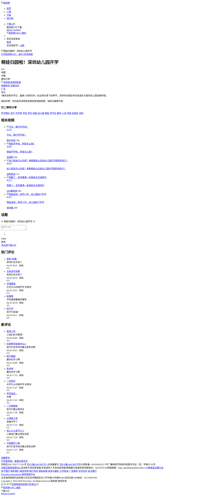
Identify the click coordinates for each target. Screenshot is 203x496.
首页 (9, 8)
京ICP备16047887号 (69, 464)
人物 (9, 12)
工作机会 (64, 471)
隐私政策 (43, 471)
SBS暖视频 (12, 191)
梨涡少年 (11, 331)
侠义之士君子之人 (15, 431)
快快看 (10, 208)
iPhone (10, 30)
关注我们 (92, 471)
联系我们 (14, 471)
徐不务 (10, 308)
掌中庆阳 (11, 140)
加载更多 (5, 458)
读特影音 (11, 174)
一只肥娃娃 (12, 406)
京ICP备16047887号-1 (37, 464)
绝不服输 (11, 356)
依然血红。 (12, 393)
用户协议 (33, 471)
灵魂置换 (11, 284)
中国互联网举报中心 (11, 468)
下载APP (11, 24)
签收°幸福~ (12, 259)
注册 (22, 45)
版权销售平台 (28, 474)
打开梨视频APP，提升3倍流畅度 (17, 54)
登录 (9, 42)
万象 (9, 15)
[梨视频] (5, 3)
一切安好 (11, 381)
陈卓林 (10, 368)
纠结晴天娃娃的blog (16, 344)
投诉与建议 (53, 471)
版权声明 (24, 471)
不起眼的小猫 (13, 443)
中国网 (10, 157)
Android (16, 30)
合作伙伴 (82, 471)
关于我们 (5, 471)
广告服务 (73, 471)
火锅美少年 (12, 418)
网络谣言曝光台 (156, 468)
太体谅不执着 (13, 271)
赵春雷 (10, 296)
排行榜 (10, 18)
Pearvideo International (11, 474)
